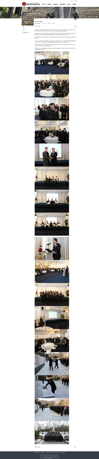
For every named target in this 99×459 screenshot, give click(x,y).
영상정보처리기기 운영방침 (50, 452)
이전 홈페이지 (63, 452)
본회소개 (44, 4)
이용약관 (42, 452)
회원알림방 (55, 4)
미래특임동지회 (26, 32)
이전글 (36, 26)
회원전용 (74, 4)
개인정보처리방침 (37, 452)
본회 (23, 27)
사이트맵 (57, 452)
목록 (75, 26)
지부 (23, 29)
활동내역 (49, 4)
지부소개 (69, 4)
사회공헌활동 (62, 4)
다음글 (39, 26)
